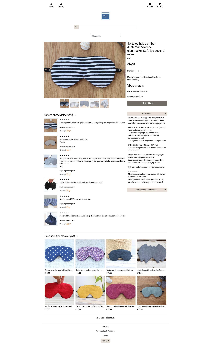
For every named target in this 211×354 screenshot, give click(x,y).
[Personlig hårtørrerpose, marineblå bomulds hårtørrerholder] (52, 219)
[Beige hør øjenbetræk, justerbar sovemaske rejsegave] (52, 142)
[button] (50, 70)
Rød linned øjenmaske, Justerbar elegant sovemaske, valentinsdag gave (72, 306)
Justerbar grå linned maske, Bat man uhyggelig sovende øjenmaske (163, 270)
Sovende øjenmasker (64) (60, 236)
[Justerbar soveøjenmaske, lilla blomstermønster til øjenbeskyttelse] (90, 254)
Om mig (105, 327)
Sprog (104, 341)
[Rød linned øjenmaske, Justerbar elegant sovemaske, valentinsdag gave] (59, 290)
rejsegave (100, 318)
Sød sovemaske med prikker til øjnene (59, 270)
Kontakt (105, 335)
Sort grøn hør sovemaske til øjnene (120, 270)
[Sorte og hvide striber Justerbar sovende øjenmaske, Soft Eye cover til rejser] (52, 125)
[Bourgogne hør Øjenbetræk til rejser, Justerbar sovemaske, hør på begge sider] (121, 290)
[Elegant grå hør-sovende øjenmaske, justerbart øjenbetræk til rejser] (52, 161)
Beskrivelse (146, 114)
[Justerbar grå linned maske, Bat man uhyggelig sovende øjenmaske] (151, 254)
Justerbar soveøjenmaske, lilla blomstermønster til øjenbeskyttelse (102, 270)
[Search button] (76, 27)
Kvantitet (130, 71)
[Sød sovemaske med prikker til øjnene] (59, 254)
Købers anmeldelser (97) (59, 115)
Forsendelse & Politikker (105, 331)
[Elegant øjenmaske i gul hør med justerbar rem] (90, 290)
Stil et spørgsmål (133, 97)
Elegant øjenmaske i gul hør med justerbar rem (93, 306)
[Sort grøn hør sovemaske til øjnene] (121, 254)
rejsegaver (110, 318)
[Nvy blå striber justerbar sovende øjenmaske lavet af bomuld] (52, 202)
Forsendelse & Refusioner (146, 190)
